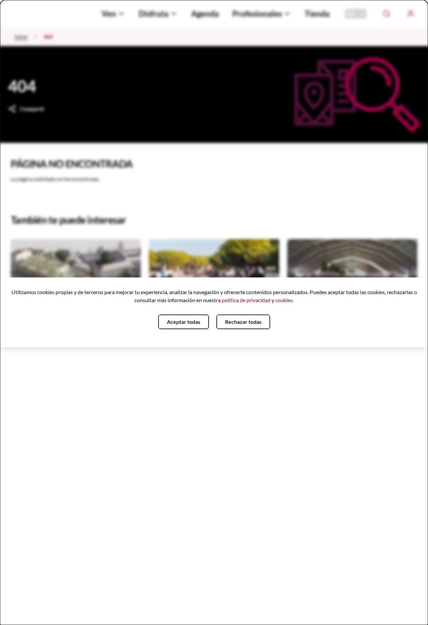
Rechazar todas (243, 322)
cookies (284, 300)
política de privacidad (246, 300)
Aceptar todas (183, 322)
